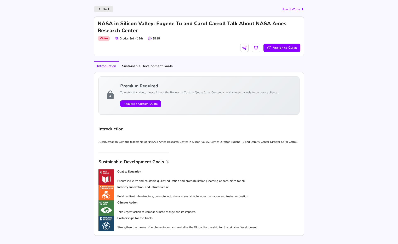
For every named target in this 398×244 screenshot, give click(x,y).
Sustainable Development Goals (147, 66)
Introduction (106, 66)
